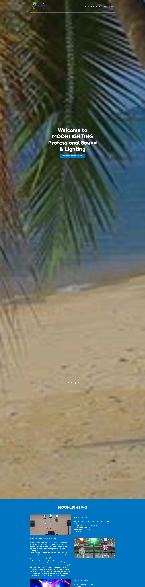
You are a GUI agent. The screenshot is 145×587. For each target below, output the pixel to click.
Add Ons (112, 6)
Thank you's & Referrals (99, 6)
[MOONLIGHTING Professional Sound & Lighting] (38, 6)
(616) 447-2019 (72, 383)
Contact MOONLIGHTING (72, 156)
